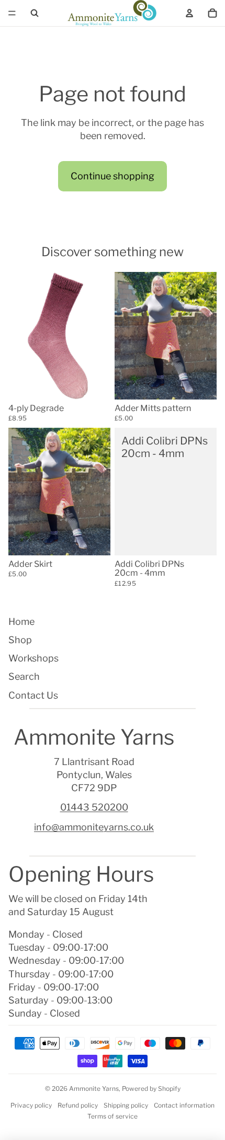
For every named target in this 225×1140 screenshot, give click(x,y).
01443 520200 (94, 807)
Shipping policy (126, 1105)
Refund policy (78, 1105)
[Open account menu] (189, 13)
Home (21, 621)
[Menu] (12, 13)
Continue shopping (112, 175)
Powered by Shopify (151, 1088)
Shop (20, 639)
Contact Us (33, 695)
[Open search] (34, 13)
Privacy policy (31, 1105)
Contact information (184, 1105)
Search (24, 676)
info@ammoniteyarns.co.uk (94, 827)
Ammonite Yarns (94, 1088)
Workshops (33, 658)
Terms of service (112, 1116)
